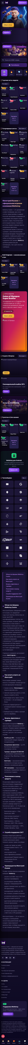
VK (6, 957)
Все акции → (22, 356)
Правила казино (5, 965)
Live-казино (4, 986)
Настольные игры (6, 989)
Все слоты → (22, 128)
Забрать (6, 372)
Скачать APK (14, 470)
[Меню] (2, 2)
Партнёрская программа (8, 970)
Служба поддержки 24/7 (13, 594)
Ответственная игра (6, 973)
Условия (6, 391)
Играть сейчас (8, 316)
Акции (3, 968)
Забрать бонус (8, 25)
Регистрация (22, 2)
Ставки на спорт (5, 992)
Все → (24, 478)
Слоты (3, 984)
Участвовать (7, 46)
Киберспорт (4, 994)
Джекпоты (4, 997)
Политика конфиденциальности (9, 976)
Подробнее (7, 32)
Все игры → (5, 83)
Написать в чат (8, 1014)
